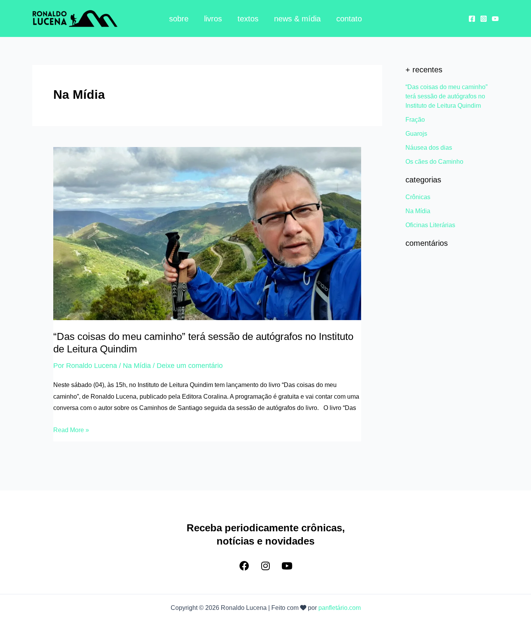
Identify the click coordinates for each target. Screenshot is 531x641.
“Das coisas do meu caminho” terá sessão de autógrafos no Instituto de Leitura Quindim (446, 96)
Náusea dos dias (428, 147)
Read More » (71, 428)
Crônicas (417, 197)
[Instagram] (483, 18)
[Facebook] (471, 18)
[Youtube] (495, 18)
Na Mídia (137, 366)
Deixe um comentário (190, 366)
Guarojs (416, 133)
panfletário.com (339, 607)
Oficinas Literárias (430, 225)
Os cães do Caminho (434, 161)
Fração (415, 119)
